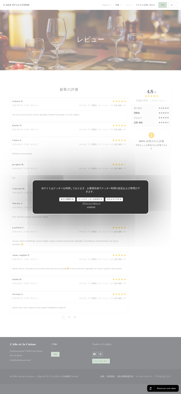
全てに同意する (67, 199)
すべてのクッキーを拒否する (90, 199)
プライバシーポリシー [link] (91, 203)
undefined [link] (91, 207)
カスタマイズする (114, 199)
